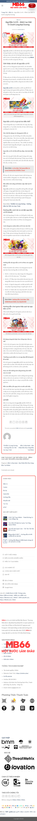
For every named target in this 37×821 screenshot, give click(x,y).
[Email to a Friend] (20, 422)
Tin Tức (5, 504)
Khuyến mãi (6, 500)
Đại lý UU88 (13, 593)
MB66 (32, 57)
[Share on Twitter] (16, 422)
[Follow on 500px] (15, 796)
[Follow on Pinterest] (6, 796)
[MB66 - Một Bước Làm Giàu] (18, 6)
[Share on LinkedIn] (26, 422)
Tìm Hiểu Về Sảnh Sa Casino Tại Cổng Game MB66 (19, 523)
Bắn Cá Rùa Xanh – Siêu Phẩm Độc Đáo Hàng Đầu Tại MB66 (26, 448)
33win (14, 599)
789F (6, 812)
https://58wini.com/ (6, 599)
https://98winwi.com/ (6, 597)
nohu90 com (25, 597)
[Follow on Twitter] (3, 796)
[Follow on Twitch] (18, 796)
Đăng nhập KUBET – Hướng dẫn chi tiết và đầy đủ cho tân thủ (20, 535)
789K (31, 812)
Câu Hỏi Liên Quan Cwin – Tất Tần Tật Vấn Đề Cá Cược (21, 529)
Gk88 (7, 593)
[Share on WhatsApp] (10, 422)
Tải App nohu (22, 593)
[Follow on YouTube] (12, 796)
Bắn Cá (11, 12)
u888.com (17, 595)
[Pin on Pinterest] (23, 422)
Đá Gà (5, 490)
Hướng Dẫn (6, 497)
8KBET (16, 597)
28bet (21, 812)
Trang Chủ (4, 12)
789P (19, 597)
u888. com (23, 595)
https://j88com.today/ (6, 595)
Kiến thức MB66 (9, 659)
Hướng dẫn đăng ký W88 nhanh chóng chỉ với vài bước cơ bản (20, 540)
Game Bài (6, 494)
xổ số (4, 507)
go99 (17, 812)
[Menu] (2, 5)
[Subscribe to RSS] (9, 796)
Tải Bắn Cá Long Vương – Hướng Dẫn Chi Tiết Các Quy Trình (10, 448)
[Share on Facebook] (13, 422)
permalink (29, 428)
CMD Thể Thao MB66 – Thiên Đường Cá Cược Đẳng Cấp (20, 518)
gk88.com (12, 812)
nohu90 (26, 812)
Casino (5, 487)
